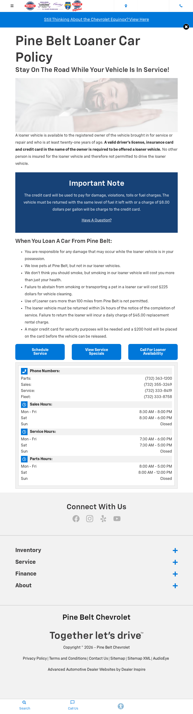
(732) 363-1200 (158, 379)
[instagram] (89, 518)
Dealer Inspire (133, 670)
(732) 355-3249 (158, 385)
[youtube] (117, 518)
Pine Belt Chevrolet (113, 648)
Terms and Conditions (68, 659)
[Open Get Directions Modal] (126, 6)
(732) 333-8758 (158, 397)
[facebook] (76, 518)
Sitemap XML (139, 659)
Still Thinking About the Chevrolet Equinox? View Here (96, 20)
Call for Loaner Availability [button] (153, 352)
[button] (186, 27)
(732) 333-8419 (158, 391)
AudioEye (161, 659)
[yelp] (103, 518)
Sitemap (117, 659)
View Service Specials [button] (96, 352)
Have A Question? (97, 220)
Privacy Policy (35, 659)
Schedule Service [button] (40, 352)
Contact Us (98, 659)
